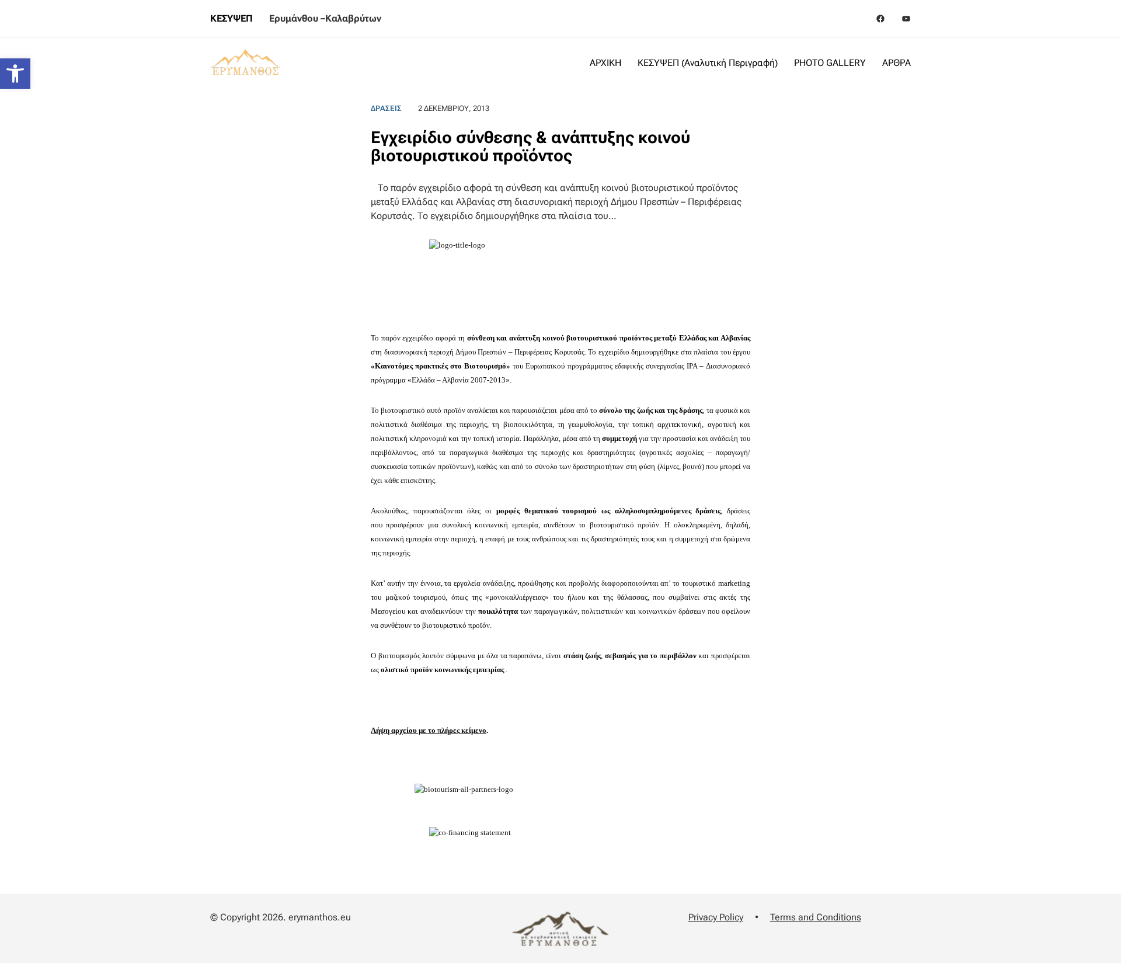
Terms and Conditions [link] (815, 917)
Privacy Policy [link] (715, 917)
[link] (15, 73)
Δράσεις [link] (386, 108)
